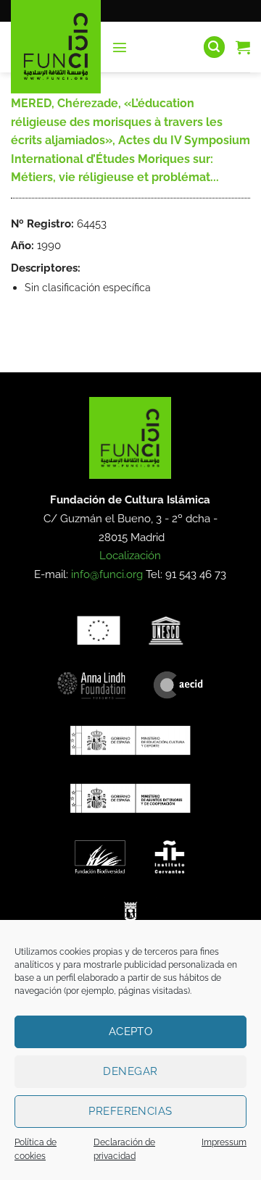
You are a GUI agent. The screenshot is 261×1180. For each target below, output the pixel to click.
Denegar (130, 1071)
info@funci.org (107, 574)
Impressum (224, 1142)
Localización (130, 555)
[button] (120, 47)
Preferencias (130, 1111)
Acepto (131, 1031)
